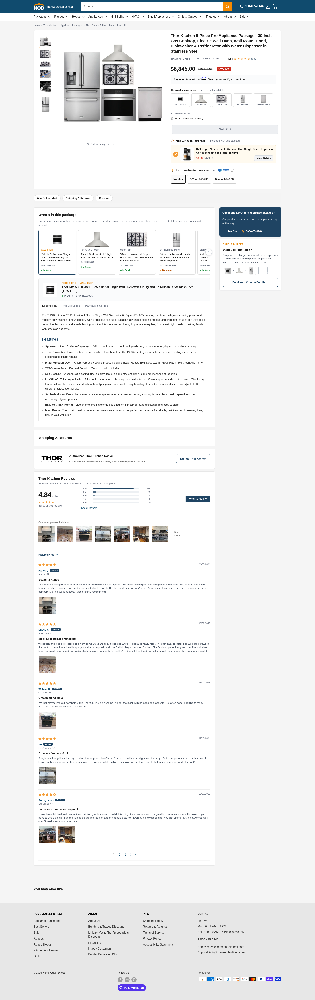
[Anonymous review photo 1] (47, 834)
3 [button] (125, 854)
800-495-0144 (254, 231)
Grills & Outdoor (188, 16)
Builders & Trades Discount (106, 926)
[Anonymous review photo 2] (67, 834)
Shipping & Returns (78, 198)
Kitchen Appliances (46, 950)
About (228, 16)
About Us (94, 920)
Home (37, 25)
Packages (40, 16)
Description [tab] (49, 305)
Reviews (104, 198)
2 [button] (119, 854)
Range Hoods (43, 944)
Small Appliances (158, 16)
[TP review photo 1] (47, 775)
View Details (264, 158)
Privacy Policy (152, 938)
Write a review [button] (198, 498)
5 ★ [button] (85, 488)
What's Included (47, 198)
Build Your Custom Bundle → (250, 282)
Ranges (59, 16)
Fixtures (211, 16)
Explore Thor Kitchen (193, 458)
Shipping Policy (153, 920)
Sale (242, 16)
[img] (47, 565)
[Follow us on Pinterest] (134, 979)
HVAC (136, 16)
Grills (37, 956)
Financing (94, 942)
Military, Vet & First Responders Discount (108, 934)
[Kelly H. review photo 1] (47, 605)
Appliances (95, 16)
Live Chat (232, 231)
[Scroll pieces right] (208, 252)
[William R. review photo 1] (47, 720)
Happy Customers (100, 948)
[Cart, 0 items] (277, 6)
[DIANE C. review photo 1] (47, 664)
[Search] (227, 6)
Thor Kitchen (50, 25)
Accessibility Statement (158, 944)
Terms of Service (153, 932)
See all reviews (89, 508)
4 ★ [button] (85, 492)
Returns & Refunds (155, 926)
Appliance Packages (71, 25)
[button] (130, 854)
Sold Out (225, 129)
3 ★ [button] (85, 495)
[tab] (70, 305)
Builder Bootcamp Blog (103, 954)
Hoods (76, 16)
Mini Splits (117, 16)
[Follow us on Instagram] (127, 979)
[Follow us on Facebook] (120, 979)
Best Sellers (41, 926)
